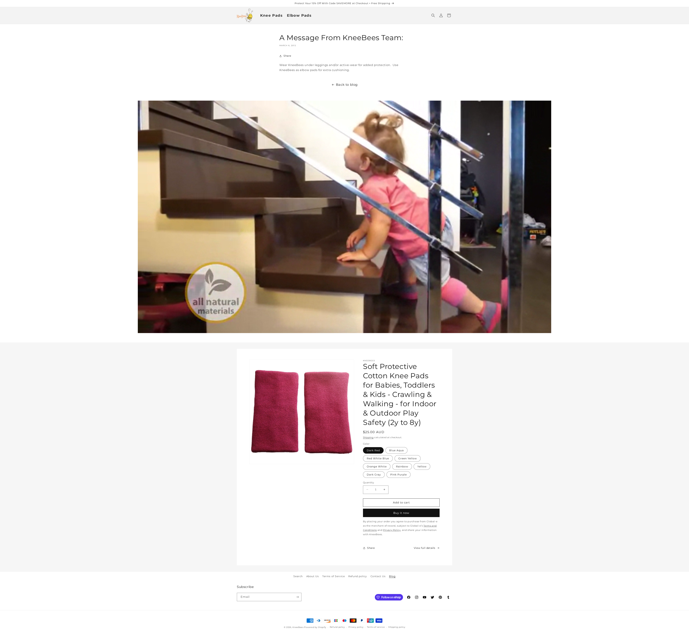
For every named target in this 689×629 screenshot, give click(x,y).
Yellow (421, 466)
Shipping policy (396, 627)
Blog (392, 576)
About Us (312, 576)
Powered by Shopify (315, 627)
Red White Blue (378, 458)
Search (298, 576)
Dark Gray (374, 474)
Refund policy (357, 576)
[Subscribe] (297, 597)
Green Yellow (407, 458)
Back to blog (347, 85)
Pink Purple (398, 474)
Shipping (368, 437)
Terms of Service (333, 576)
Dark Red (373, 450)
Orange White (377, 466)
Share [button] (287, 55)
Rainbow (402, 466)
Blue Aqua (396, 450)
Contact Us (378, 576)
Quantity (368, 482)
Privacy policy (356, 627)
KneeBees (298, 627)
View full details (424, 547)
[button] (433, 15)
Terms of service (376, 627)
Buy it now (401, 512)
